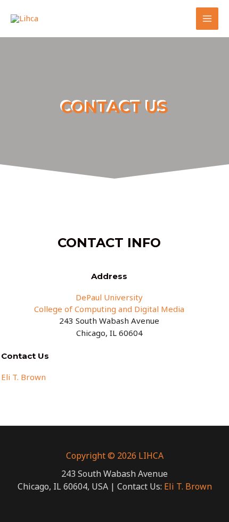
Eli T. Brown (23, 377)
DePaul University (109, 297)
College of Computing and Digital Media (109, 309)
